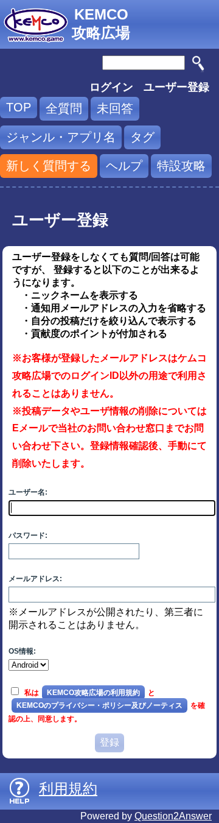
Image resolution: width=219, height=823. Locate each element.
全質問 (64, 108)
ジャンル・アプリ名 (61, 137)
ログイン (111, 87)
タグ (142, 137)
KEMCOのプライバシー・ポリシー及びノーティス (99, 705)
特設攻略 (181, 165)
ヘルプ (124, 165)
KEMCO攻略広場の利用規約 (93, 692)
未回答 (115, 108)
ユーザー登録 (176, 87)
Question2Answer (173, 816)
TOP (18, 107)
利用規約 (68, 788)
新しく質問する (48, 165)
